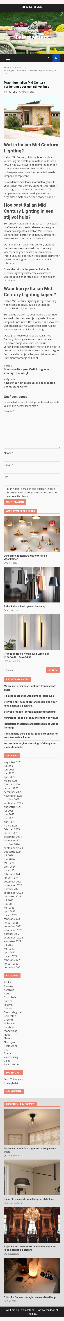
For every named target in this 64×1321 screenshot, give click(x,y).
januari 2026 (11, 788)
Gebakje (8, 1008)
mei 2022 (9, 948)
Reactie (9, 411)
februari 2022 (12, 960)
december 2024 (13, 836)
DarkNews (43, 1310)
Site (6, 477)
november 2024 (13, 840)
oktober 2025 (12, 799)
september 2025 (13, 803)
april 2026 (9, 777)
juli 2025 (9, 810)
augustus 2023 (12, 896)
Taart (7, 1049)
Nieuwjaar (10, 1042)
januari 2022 (11, 963)
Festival (8, 1004)
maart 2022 (10, 956)
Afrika (7, 982)
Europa (8, 1001)
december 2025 (13, 792)
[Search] (49, 58)
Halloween (10, 1023)
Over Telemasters (14, 1079)
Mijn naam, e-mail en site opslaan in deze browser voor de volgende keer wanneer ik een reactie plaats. (32, 492)
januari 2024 (11, 878)
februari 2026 (12, 784)
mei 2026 (9, 773)
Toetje (7, 1053)
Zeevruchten (11, 1064)
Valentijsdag (11, 1057)
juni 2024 (9, 859)
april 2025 (9, 822)
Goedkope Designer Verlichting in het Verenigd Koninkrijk (27, 369)
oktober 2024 (12, 844)
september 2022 (13, 937)
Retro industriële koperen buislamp (32, 584)
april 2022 (9, 952)
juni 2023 (9, 904)
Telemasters (32, 37)
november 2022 (13, 930)
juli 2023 (9, 900)
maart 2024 (10, 870)
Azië (6, 993)
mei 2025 (9, 818)
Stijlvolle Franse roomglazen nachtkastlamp (30, 711)
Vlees (7, 1060)
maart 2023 (10, 915)
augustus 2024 (12, 851)
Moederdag (10, 1031)
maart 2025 (10, 825)
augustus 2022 (12, 941)
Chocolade (10, 997)
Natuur (8, 1038)
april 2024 (9, 866)
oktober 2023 (12, 889)
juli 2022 (9, 945)
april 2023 (9, 911)
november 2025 (13, 795)
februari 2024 (12, 874)
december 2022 (13, 926)
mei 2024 (9, 863)
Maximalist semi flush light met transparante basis (32, 1127)
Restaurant (10, 1046)
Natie (7, 1034)
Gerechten (10, 1016)
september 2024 (13, 848)
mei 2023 (9, 907)
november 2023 (13, 885)
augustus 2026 (12, 762)
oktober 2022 (12, 934)
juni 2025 (9, 814)
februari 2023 (12, 919)
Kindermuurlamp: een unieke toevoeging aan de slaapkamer (29, 382)
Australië (9, 990)
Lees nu (56, 58)
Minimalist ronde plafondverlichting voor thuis (31, 717)
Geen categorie (13, 1012)
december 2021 (13, 967)
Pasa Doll (13, 92)
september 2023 (13, 892)
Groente (9, 1019)
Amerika (9, 986)
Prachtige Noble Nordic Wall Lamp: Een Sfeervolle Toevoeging (32, 632)
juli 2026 (9, 766)
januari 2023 (11, 922)
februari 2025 (12, 829)
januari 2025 (11, 833)
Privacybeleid (11, 1083)
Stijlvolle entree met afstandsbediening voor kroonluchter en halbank (32, 1225)
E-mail (8, 465)
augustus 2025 (12, 807)
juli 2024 (9, 855)
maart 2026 (10, 780)
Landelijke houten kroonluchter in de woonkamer (32, 534)
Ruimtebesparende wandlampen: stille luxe (29, 695)
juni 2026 (9, 769)
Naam (8, 453)
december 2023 (13, 881)
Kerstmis (9, 1027)
